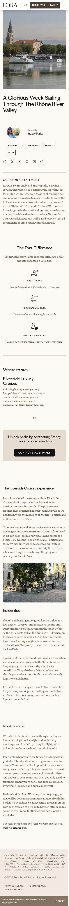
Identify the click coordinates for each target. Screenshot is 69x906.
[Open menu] (65, 5)
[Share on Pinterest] (27, 161)
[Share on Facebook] (5, 161)
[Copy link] (41, 161)
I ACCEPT (60, 901)
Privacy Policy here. (9, 902)
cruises (17, 827)
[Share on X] (12, 161)
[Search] (26, 5)
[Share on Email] (34, 161)
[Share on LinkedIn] (19, 161)
